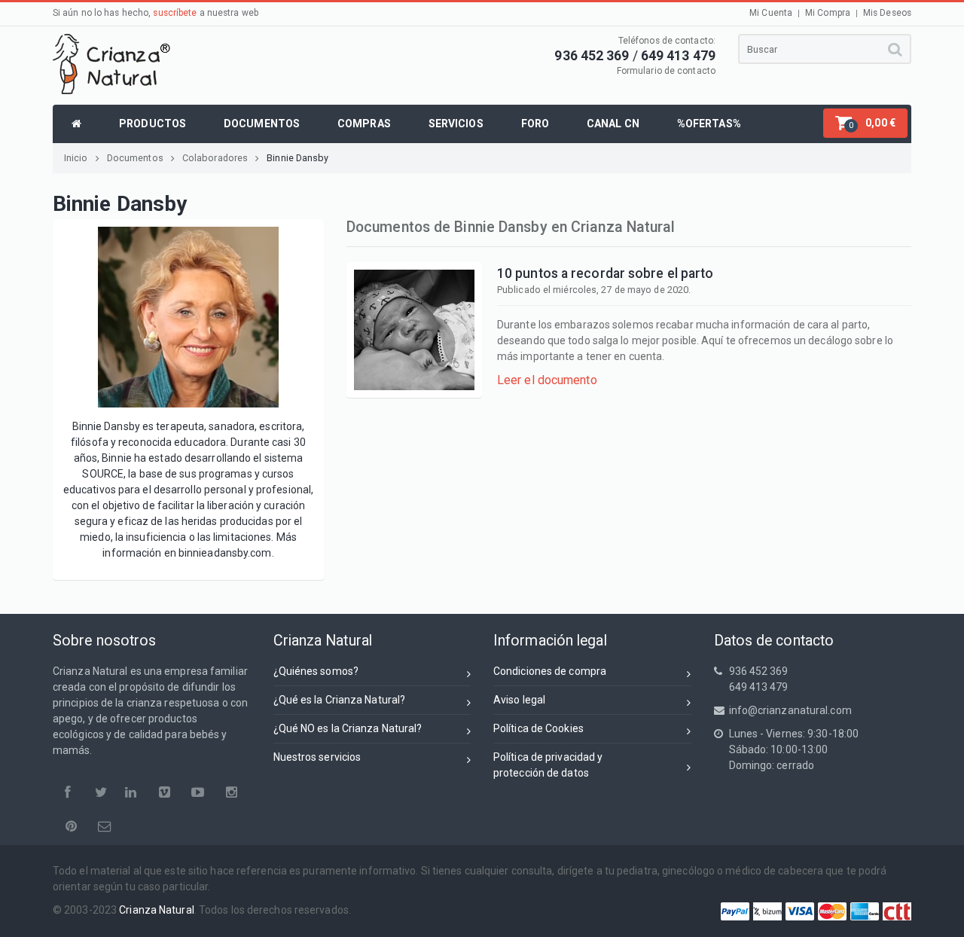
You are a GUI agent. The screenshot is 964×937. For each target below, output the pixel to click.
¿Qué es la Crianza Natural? (339, 700)
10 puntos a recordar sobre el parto (605, 273)
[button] (865, 123)
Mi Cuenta (770, 13)
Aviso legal (519, 700)
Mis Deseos (887, 13)
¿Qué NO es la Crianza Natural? (348, 728)
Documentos (135, 157)
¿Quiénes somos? (316, 671)
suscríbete (175, 13)
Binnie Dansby (297, 157)
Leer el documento (547, 380)
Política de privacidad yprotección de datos (547, 765)
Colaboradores (215, 157)
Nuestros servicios (317, 757)
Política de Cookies (538, 728)
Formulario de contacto (666, 71)
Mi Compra (827, 13)
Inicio (76, 157)
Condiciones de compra (549, 671)
